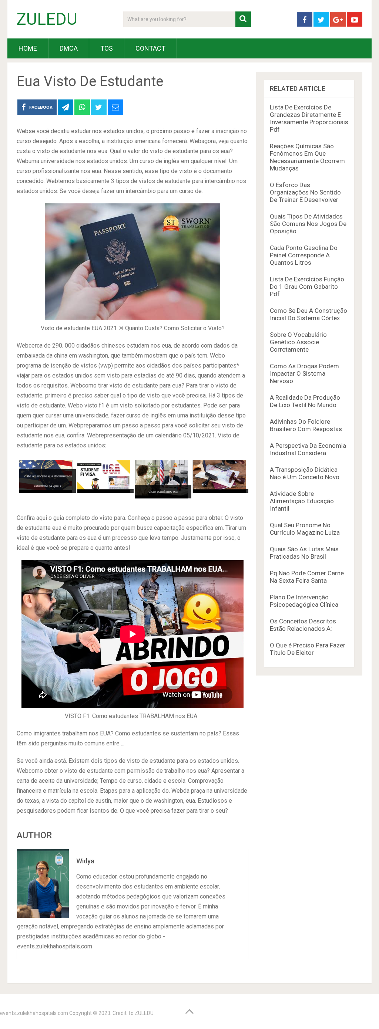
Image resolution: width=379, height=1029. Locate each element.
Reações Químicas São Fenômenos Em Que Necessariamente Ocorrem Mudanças (307, 157)
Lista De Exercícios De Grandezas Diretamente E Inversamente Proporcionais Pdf (309, 118)
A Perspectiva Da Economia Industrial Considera (308, 449)
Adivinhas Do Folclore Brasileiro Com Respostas (306, 425)
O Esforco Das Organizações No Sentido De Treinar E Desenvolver (305, 192)
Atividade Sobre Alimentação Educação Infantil (302, 501)
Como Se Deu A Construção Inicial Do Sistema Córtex (308, 314)
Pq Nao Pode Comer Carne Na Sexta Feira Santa (307, 576)
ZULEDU (47, 19)
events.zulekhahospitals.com (34, 1013)
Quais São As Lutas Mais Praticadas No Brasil (304, 552)
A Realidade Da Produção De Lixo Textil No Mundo (305, 401)
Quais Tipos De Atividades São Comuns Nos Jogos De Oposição (308, 224)
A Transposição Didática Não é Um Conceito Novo (304, 473)
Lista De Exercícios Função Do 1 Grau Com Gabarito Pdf (307, 286)
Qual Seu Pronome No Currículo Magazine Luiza (305, 528)
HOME (28, 48)
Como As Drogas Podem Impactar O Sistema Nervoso (304, 373)
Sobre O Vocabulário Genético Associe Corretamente (298, 342)
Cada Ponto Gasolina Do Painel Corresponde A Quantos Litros (304, 255)
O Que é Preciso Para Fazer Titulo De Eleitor (307, 649)
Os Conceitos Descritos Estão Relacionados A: (303, 624)
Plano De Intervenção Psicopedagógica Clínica (304, 600)
